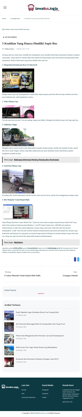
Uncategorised (15, 18)
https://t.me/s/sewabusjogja (30, 250)
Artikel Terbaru (12, 305)
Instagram (45, 390)
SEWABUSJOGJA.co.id (41, 413)
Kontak (24, 390)
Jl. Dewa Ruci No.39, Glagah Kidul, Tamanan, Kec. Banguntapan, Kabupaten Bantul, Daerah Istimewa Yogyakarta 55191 (71, 394)
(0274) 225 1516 (67, 402)
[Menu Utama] (5, 7)
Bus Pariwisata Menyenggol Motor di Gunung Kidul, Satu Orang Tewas (40, 324)
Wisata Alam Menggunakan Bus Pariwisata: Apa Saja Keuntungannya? (40, 336)
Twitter (44, 397)
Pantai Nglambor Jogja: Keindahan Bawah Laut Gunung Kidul (37, 312)
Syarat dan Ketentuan (28, 397)
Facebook (45, 393)
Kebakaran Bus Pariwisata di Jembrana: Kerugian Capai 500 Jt (37, 359)
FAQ (23, 393)
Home (4, 18)
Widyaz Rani (8, 49)
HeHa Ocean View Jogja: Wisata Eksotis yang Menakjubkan (36, 347)
